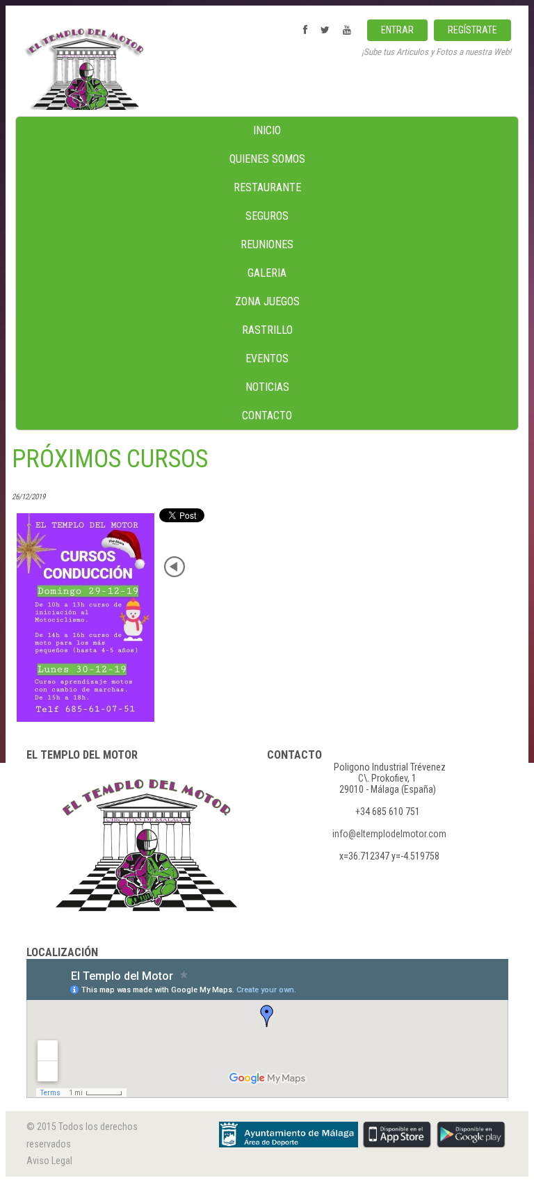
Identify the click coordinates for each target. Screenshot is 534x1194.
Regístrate (472, 29)
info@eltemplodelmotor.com (389, 833)
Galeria (267, 273)
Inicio (267, 130)
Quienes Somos (267, 159)
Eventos (267, 358)
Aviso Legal (49, 1160)
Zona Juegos (267, 301)
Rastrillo (267, 330)
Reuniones (267, 244)
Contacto (267, 415)
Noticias (267, 387)
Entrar (397, 29)
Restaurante (267, 187)
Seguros (267, 216)
